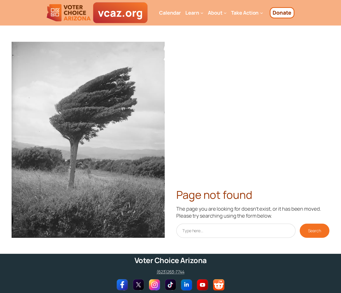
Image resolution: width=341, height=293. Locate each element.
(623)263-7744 (170, 271)
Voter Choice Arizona (171, 260)
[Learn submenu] (201, 12)
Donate (282, 12)
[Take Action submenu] (261, 12)
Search (314, 230)
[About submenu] (225, 12)
